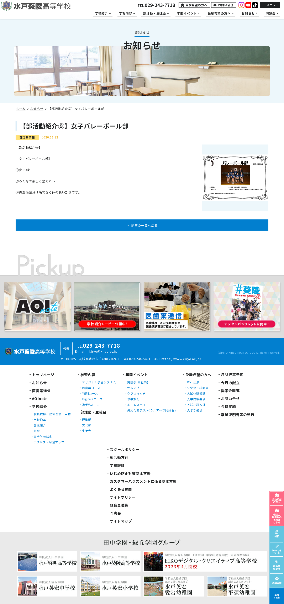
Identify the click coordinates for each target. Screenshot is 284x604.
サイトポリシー (123, 497)
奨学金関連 (230, 390)
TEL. (156, 5)
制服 (37, 431)
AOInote (40, 398)
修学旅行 (133, 399)
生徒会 (86, 431)
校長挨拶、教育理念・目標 (52, 414)
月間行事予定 (232, 374)
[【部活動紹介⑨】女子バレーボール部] (235, 178)
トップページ (43, 374)
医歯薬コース (91, 388)
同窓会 (115, 513)
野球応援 (133, 388)
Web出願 (193, 382)
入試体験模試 (196, 393)
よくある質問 (121, 489)
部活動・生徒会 (93, 412)
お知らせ (36, 108)
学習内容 (87, 374)
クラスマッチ (136, 393)
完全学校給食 (43, 436)
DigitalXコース (92, 399)
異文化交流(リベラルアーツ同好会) (151, 410)
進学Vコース (90, 405)
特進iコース (90, 393)
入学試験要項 (196, 399)
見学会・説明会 (198, 388)
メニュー (272, 5)
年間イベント (137, 374)
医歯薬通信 (41, 390)
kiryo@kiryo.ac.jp (103, 351)
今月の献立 (230, 382)
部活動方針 (119, 457)
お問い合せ (226, 5)
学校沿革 (40, 419)
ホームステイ (136, 405)
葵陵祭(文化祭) (137, 382)
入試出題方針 (196, 405)
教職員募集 (119, 505)
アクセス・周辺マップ (49, 442)
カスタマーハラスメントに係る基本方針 (143, 481)
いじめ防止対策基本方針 (130, 473)
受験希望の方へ (196, 5)
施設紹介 (40, 425)
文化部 (86, 425)
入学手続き (195, 410)
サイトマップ (121, 521)
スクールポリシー (125, 449)
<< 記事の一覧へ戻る (142, 225)
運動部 (86, 419)
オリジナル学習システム (99, 382)
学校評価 (117, 465)
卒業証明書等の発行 (237, 414)
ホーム (21, 108)
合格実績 (228, 406)
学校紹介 (39, 406)
